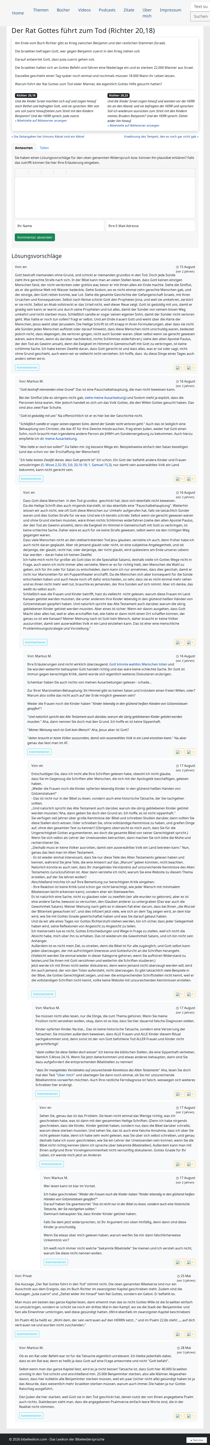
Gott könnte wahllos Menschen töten (138, 664)
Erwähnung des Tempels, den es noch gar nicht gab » (161, 136)
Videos (84, 10)
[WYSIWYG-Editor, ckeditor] (105, 197)
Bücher (63, 10)
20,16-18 (80, 465)
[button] (19, 172)
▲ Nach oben (196, 1440)
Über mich (147, 13)
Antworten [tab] (24, 148)
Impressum (170, 10)
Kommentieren (27, 367)
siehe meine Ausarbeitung (105, 397)
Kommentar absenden (34, 237)
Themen (41, 10)
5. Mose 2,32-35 (54, 465)
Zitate (129, 10)
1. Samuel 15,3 (99, 465)
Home (18, 13)
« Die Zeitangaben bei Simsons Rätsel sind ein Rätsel (47, 136)
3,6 (70, 465)
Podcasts (107, 10)
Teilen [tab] (44, 148)
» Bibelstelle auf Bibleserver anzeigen (41, 120)
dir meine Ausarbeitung (58, 438)
